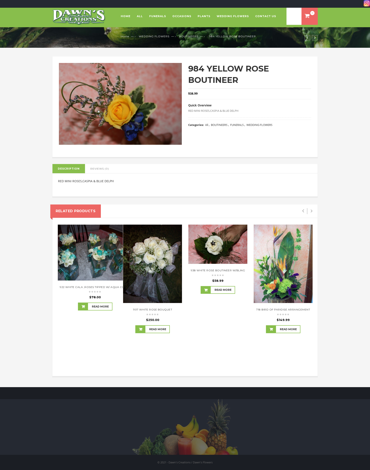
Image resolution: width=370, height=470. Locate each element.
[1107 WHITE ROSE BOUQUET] (152, 264)
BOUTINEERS (188, 36)
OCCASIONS (181, 16)
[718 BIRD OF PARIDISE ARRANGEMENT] (283, 264)
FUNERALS (157, 16)
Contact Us (265, 16)
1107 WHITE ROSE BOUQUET (152, 309)
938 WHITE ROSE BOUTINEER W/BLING (218, 270)
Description (69, 168)
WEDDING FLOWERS (233, 16)
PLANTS (204, 16)
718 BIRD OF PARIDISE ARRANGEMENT (283, 309)
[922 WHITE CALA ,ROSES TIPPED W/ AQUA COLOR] (95, 253)
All (140, 16)
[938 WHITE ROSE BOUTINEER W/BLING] (217, 244)
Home (125, 16)
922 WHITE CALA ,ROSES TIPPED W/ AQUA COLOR (95, 287)
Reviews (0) (99, 168)
